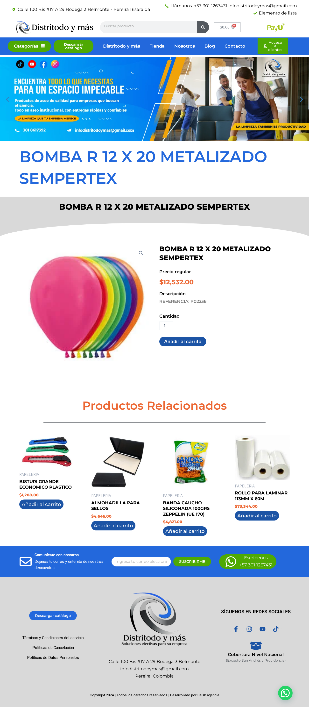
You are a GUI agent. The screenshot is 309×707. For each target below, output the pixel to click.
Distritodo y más (121, 46)
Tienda (157, 46)
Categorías (26, 46)
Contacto (235, 46)
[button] (7, 99)
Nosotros (184, 46)
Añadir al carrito (182, 341)
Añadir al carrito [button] (41, 504)
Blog (209, 46)
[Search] (203, 27)
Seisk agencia (208, 695)
